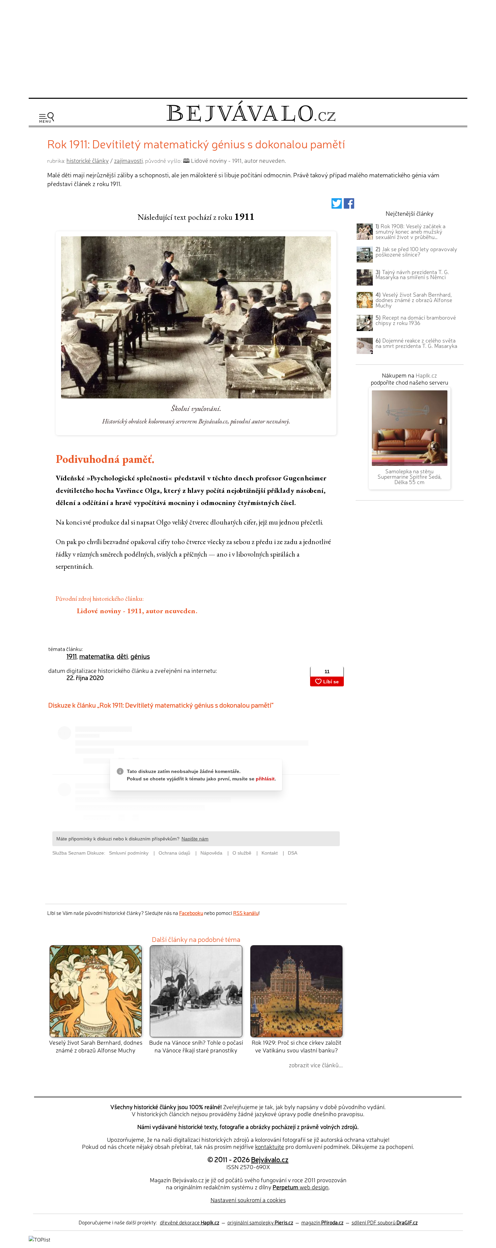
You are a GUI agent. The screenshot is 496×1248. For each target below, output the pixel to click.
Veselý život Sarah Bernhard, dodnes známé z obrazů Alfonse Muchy (95, 1045)
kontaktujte (269, 1146)
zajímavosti (128, 160)
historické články (87, 160)
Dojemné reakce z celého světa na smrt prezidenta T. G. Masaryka (416, 342)
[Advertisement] (248, 48)
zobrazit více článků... (316, 1065)
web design (301, 1187)
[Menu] (46, 117)
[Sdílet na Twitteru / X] (336, 205)
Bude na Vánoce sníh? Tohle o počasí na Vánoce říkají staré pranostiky (196, 1045)
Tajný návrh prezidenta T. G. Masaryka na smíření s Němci (412, 274)
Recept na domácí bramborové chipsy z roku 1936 (416, 320)
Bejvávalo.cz (269, 1159)
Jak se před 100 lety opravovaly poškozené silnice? (416, 251)
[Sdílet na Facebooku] (349, 205)
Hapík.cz (426, 375)
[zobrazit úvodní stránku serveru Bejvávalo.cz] (251, 120)
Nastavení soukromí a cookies (248, 1200)
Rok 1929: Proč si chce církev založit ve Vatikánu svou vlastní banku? (296, 1045)
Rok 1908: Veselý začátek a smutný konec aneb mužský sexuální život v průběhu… (410, 231)
